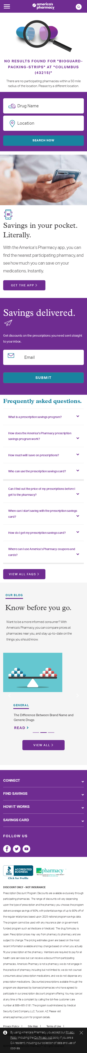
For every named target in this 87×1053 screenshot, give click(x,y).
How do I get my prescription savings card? (36, 532)
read (20, 728)
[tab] (43, 417)
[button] (9, 695)
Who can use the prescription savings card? (37, 471)
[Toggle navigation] (6, 7)
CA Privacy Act (43, 1037)
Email (29, 356)
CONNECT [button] (11, 780)
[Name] (7, 849)
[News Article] (32, 672)
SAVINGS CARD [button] (16, 820)
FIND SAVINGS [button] (15, 793)
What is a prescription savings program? (34, 417)
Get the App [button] (22, 285)
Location (25, 122)
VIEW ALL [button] (41, 745)
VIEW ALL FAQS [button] (22, 574)
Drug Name (28, 105)
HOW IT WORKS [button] (16, 807)
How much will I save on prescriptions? (33, 455)
